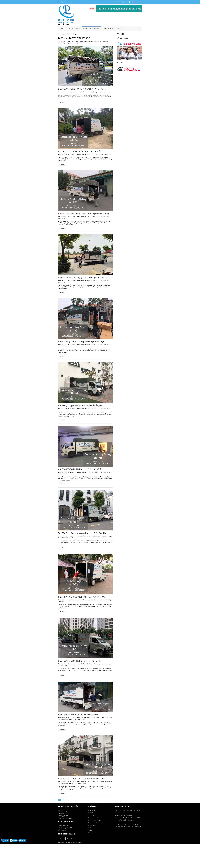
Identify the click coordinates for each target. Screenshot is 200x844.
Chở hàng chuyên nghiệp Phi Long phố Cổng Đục (80, 405)
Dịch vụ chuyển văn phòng (91, 28)
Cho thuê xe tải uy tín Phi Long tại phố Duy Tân (80, 661)
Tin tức (132, 2)
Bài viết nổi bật (82, 92)
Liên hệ (139, 2)
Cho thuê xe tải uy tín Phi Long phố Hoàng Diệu (80, 469)
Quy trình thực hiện (63, 817)
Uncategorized (91, 832)
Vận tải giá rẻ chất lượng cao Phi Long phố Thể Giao (82, 277)
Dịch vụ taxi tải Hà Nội (108, 28)
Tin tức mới (61, 813)
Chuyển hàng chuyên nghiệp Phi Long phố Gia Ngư (81, 341)
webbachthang (63, 92)
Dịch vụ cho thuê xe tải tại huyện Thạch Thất (79, 151)
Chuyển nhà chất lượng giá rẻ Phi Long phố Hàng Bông (83, 214)
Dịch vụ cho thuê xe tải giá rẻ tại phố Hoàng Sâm (81, 779)
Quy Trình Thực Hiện (93, 825)
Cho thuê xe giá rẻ (63, 24)
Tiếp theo (73, 800)
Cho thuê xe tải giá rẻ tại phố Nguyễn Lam (78, 715)
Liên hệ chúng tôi (62, 812)
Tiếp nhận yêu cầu (63, 815)
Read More (62, 102)
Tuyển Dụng (125, 2)
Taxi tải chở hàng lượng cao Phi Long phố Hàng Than (83, 533)
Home (59, 34)
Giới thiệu (117, 2)
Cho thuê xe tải (100, 536)
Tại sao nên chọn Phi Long (65, 818)
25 (68, 800)
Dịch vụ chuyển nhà (75, 28)
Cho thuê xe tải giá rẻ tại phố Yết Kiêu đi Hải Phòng (82, 89)
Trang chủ (63, 28)
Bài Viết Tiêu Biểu (90, 216)
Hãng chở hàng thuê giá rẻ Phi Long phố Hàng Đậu (81, 597)
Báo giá (120, 28)
